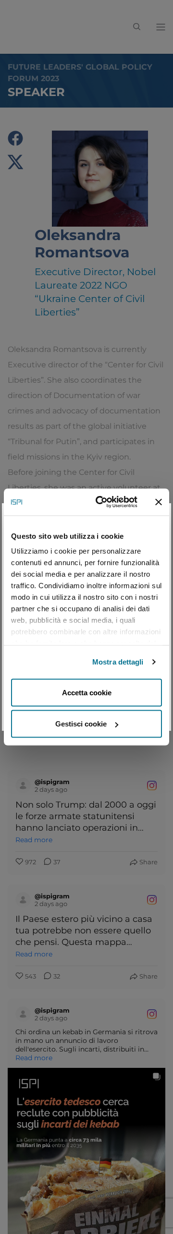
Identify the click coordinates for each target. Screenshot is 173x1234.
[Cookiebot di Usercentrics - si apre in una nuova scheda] (101, 502)
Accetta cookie (86, 692)
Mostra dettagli (118, 662)
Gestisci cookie (81, 724)
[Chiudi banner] (158, 501)
